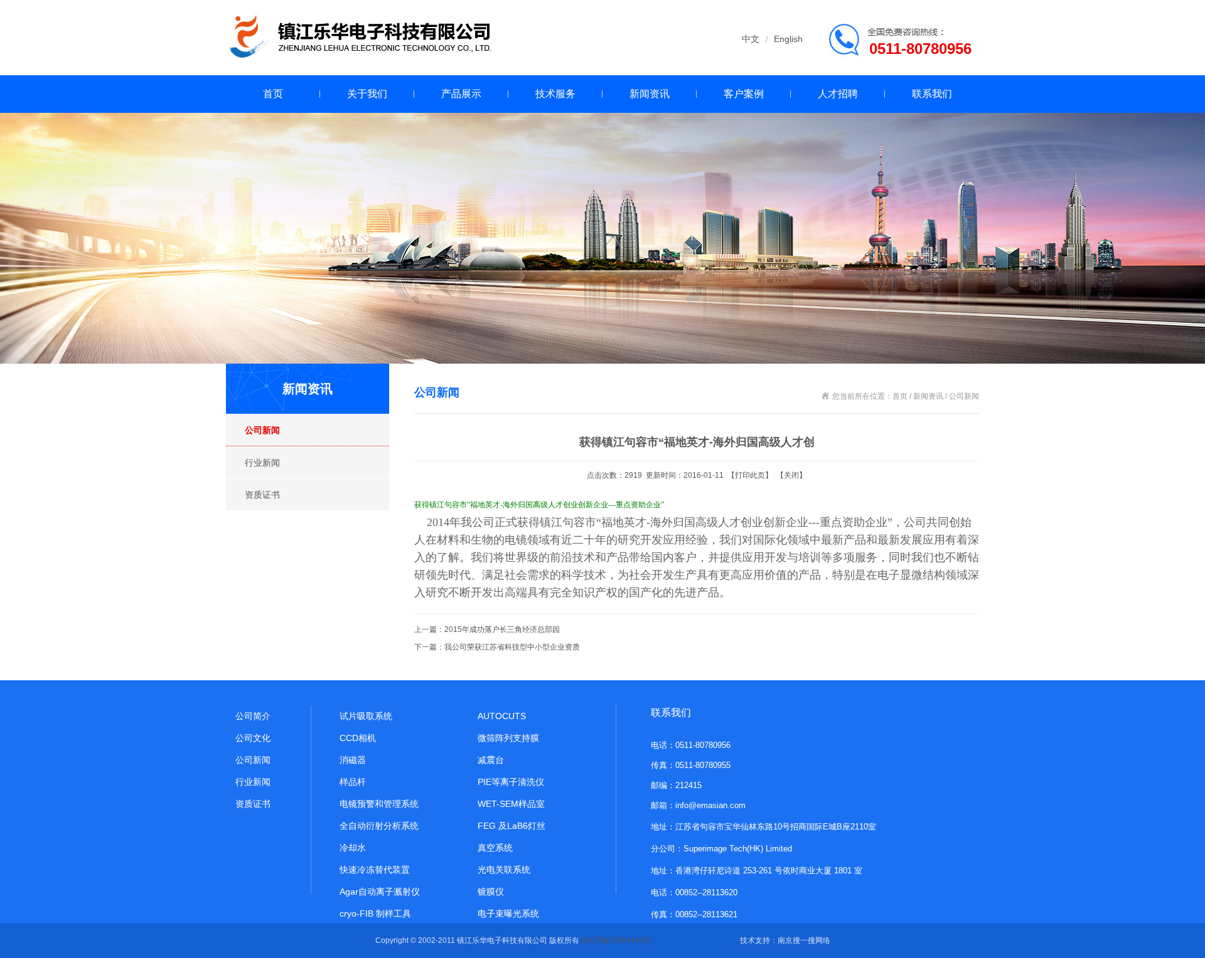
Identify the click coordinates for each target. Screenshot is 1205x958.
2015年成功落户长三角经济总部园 (502, 629)
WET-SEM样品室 (511, 804)
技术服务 (555, 93)
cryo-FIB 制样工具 (375, 913)
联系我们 (932, 93)
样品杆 (353, 782)
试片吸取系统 (366, 716)
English (788, 39)
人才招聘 (838, 93)
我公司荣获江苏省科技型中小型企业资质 (512, 647)
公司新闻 (262, 430)
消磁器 (353, 760)
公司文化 (252, 738)
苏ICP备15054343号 (616, 940)
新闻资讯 (649, 93)
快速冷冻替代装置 (375, 870)
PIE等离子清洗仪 (511, 782)
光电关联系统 (504, 870)
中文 (750, 39)
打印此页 (750, 475)
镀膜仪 (491, 892)
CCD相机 (358, 738)
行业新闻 (262, 463)
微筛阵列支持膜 (508, 738)
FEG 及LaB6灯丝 (511, 826)
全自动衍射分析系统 (379, 826)
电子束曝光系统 (508, 913)
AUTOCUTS (502, 716)
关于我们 (367, 93)
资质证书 (262, 495)
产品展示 (461, 93)
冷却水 (353, 848)
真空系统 (495, 848)
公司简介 (252, 716)
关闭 (791, 475)
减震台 (491, 760)
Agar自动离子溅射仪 (380, 892)
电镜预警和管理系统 (379, 804)
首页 (273, 93)
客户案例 (744, 93)
